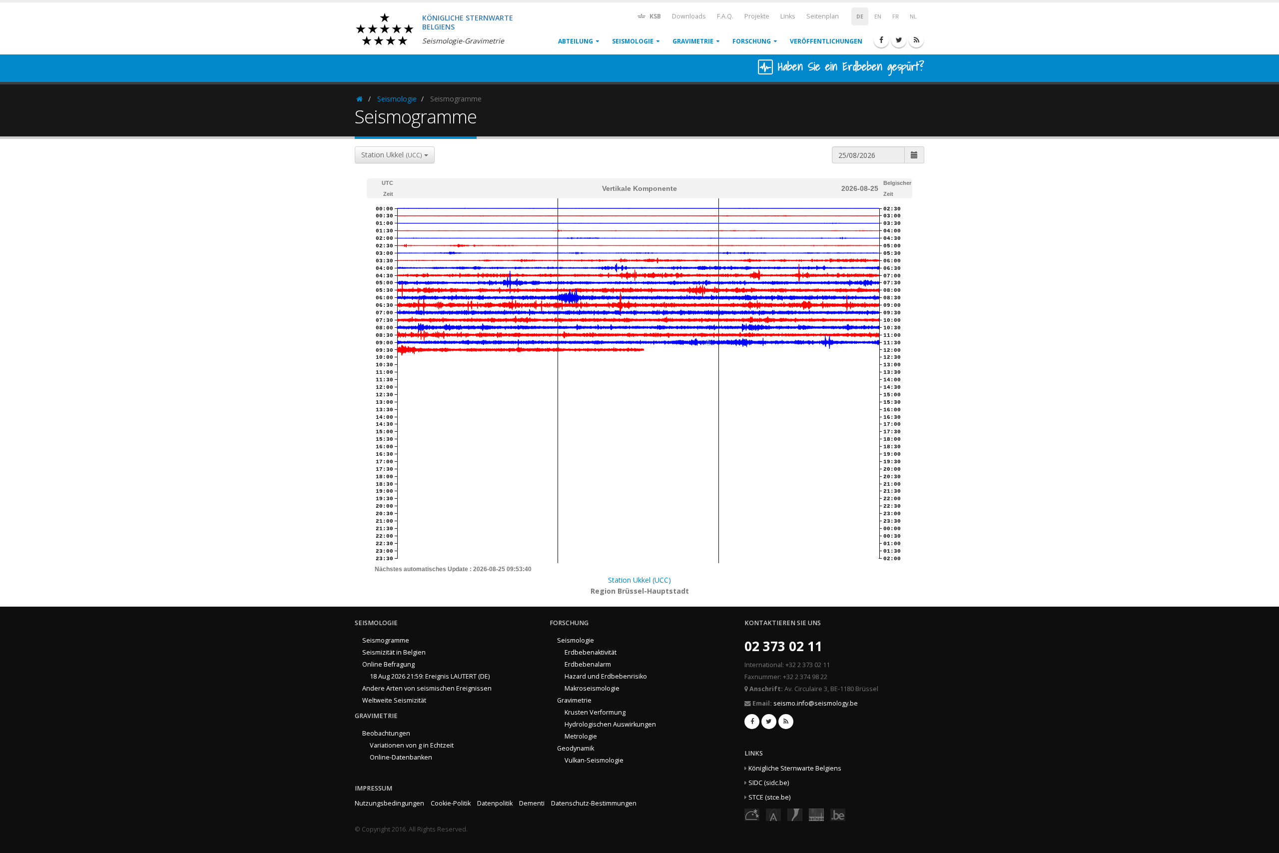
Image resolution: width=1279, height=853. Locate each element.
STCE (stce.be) (769, 797)
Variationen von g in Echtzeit (412, 745)
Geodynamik (575, 748)
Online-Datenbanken (401, 757)
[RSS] (916, 39)
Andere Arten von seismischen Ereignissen (427, 688)
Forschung (751, 41)
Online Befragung (388, 664)
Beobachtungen (386, 733)
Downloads (689, 16)
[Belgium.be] (837, 814)
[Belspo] (816, 814)
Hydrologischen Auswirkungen (610, 724)
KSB (654, 16)
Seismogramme (385, 640)
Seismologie (632, 41)
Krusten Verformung (595, 712)
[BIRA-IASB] (773, 814)
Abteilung (575, 41)
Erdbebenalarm (588, 664)
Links (787, 16)
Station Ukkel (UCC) (639, 580)
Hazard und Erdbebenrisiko (606, 676)
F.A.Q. (725, 16)
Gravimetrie (692, 41)
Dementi (532, 803)
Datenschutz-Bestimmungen (594, 803)
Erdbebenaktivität (591, 652)
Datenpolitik (495, 803)
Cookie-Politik (451, 803)
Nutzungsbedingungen (389, 803)
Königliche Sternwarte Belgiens (794, 768)
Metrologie (581, 736)
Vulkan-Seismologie (594, 760)
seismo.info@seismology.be (815, 703)
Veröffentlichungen (826, 41)
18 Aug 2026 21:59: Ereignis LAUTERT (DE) (430, 676)
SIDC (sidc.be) (768, 783)
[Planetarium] (751, 814)
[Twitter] (898, 39)
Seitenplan (822, 16)
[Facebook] (881, 39)
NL (913, 16)
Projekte (756, 16)
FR (895, 16)
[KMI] (794, 814)
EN (877, 16)
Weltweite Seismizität (394, 700)
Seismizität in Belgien (394, 652)
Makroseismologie (592, 688)
